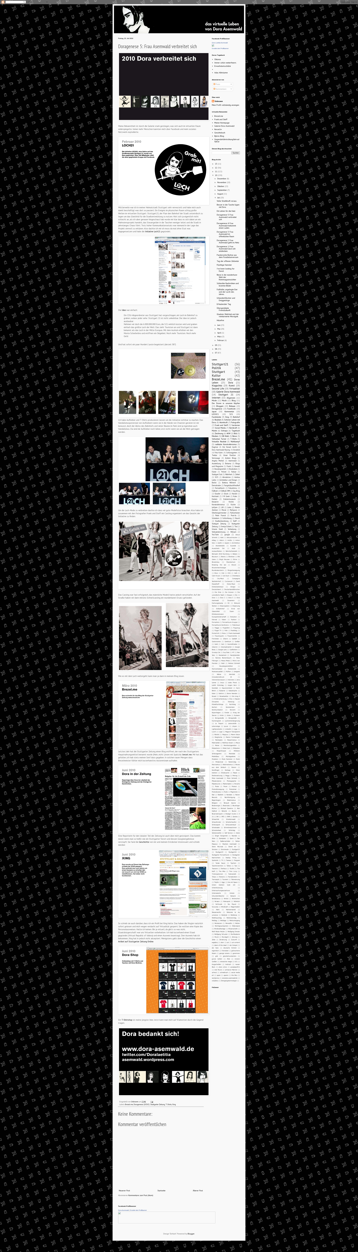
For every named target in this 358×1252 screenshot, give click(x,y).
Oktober (221, 186)
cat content (236, 942)
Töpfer (216, 882)
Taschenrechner (217, 866)
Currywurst (228, 581)
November (222, 182)
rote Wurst (218, 970)
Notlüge (227, 770)
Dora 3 (230, 598)
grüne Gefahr (217, 959)
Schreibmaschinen (230, 827)
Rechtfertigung (230, 797)
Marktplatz (219, 740)
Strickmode (225, 849)
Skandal (234, 836)
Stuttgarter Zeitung (157, 1104)
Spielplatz (222, 838)
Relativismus (231, 800)
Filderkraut (236, 625)
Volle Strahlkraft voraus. (227, 201)
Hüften (228, 671)
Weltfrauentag (217, 918)
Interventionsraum (218, 680)
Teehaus (224, 869)
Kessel (214, 696)
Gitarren (215, 647)
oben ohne (223, 967)
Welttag (214, 920)
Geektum (228, 641)
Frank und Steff (220, 119)
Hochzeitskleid (217, 669)
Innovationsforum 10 (222, 677)
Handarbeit (222, 655)
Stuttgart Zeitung (219, 524)
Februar (220, 340)
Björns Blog (219, 136)
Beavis (223, 557)
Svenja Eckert (226, 526)
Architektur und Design (228, 480)
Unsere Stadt (217, 529)
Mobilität (232, 754)
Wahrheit (228, 474)
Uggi (223, 882)
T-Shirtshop (126, 1019)
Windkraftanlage (219, 929)
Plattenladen (227, 784)
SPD (222, 817)
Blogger (191, 1233)
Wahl (217, 910)
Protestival (232, 789)
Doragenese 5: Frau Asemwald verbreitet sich (226, 217)
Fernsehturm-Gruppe (229, 622)
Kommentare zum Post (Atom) (140, 1195)
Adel (221, 537)
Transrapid (215, 879)
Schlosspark (216, 825)
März (219, 336)
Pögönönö (233, 792)
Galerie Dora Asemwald (224, 126)
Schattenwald (230, 819)
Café (235, 573)
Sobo (213, 838)
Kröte (229, 715)
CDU (229, 573)
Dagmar (215, 447)
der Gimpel (233, 945)
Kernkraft (233, 428)
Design (232, 587)
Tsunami (225, 879)
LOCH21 (147, 1104)
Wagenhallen (235, 907)
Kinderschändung (220, 699)
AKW (228, 433)
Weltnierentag (231, 918)
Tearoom (215, 869)
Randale (229, 795)
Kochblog (232, 704)
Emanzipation (224, 606)
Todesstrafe (232, 874)
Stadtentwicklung (222, 521)
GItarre (225, 639)
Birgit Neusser (224, 559)
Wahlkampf (235, 441)
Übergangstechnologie (229, 981)
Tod (235, 526)
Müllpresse (219, 762)
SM (217, 817)
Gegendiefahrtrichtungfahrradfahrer (226, 140)
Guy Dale (226, 652)
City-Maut (220, 579)
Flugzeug (236, 628)
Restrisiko (226, 806)
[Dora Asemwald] (166, 1222)
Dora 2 (222, 598)
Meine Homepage (221, 122)
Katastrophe (233, 691)
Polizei (223, 472)
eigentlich (215, 951)
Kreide (227, 713)
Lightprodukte (217, 729)
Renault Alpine (230, 803)
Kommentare (220, 89)
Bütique (232, 406)
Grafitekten (233, 650)
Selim (238, 833)
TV (222, 860)
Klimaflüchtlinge (217, 704)
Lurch (214, 732)
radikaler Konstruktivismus (226, 444)
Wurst (217, 937)
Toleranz (222, 877)
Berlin (214, 482)
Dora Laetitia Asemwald (220, 43)
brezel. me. (187, 754)
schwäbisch (224, 972)
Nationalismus (228, 764)
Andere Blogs (230, 458)
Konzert (232, 710)
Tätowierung (235, 879)
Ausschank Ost (218, 548)
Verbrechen (236, 899)
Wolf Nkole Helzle (218, 932)
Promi (225, 786)
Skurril (237, 518)
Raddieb (220, 795)
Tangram (237, 860)
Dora (230, 382)
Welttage (223, 920)
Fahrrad (214, 620)
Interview (231, 680)
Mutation (215, 759)
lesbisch (228, 964)
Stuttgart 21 (225, 394)
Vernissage (216, 458)
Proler (217, 786)
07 (216, 352)
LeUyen (214, 507)
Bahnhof (236, 417)
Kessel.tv (218, 129)
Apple (227, 543)
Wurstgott (225, 937)
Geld (216, 644)
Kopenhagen (216, 713)
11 (216, 171)
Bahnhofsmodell (231, 551)
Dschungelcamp (217, 603)
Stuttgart (218, 372)
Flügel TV (218, 630)
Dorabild (236, 450)
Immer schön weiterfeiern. (225, 62)
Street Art (232, 847)
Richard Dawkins (227, 808)
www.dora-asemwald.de (229, 978)
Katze (214, 472)
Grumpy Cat (216, 652)
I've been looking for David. (226, 269)
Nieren (233, 767)
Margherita (218, 737)
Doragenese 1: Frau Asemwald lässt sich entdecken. (226, 248)
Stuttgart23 (219, 852)
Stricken (215, 849)
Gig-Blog (236, 491)
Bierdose (232, 557)
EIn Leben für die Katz (226, 211)
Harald (234, 494)
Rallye (233, 472)
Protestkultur (216, 792)
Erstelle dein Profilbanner (220, 48)
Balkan (235, 554)
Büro (216, 573)
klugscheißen (216, 964)
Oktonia (217, 59)
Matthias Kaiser (227, 743)
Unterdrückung (217, 888)
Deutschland (216, 589)
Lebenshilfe (232, 723)
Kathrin (221, 693)
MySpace (233, 510)
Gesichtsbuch (219, 132)
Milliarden (236, 748)
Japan (214, 411)
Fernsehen (215, 622)
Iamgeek (237, 671)
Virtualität (234, 388)
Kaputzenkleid (227, 688)
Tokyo (214, 877)
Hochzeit (215, 496)
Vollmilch (237, 901)
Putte (226, 792)
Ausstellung (216, 463)
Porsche (237, 784)
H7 (233, 652)
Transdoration (232, 877)
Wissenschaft (232, 929)
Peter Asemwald (217, 778)
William (233, 532)
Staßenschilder (225, 841)
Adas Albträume (221, 72)
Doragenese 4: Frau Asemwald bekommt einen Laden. (226, 225)
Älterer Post (198, 1190)
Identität (232, 674)
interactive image (226, 962)
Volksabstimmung (218, 532)
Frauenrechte (232, 636)
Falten (224, 620)
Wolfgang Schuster (221, 934)
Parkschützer (235, 513)
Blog (234, 400)
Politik (216, 368)
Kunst (232, 385)
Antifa (230, 540)
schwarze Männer (231, 970)
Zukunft (234, 940)
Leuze (226, 726)
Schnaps (224, 430)
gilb (216, 956)
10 (216, 175)
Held (222, 663)
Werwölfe (228, 923)
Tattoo (229, 866)
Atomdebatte (220, 546)
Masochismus (231, 740)
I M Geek (225, 496)
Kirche (231, 502)
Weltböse (234, 915)
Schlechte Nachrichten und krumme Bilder (228, 284)
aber (222, 942)
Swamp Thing (231, 858)
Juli (218, 197)
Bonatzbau (215, 562)
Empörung (236, 606)
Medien (215, 436)
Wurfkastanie (235, 934)
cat (228, 942)
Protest (234, 786)
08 (216, 349)
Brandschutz (231, 562)
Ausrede (233, 546)
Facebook (231, 408)
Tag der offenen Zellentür (228, 261)
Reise (234, 436)
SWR (228, 817)
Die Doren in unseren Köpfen (226, 403)
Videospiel (226, 901)
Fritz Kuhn (219, 452)
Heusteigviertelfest (226, 666)
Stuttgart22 (236, 849)
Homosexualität (217, 671)
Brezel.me (129, 1104)
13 (216, 164)
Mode (214, 400)
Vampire (233, 896)
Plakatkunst (216, 784)
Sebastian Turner (219, 439)
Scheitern (215, 518)
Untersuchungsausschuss (221, 890)
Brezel (234, 565)
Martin (214, 430)
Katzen (214, 499)
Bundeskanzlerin (218, 570)
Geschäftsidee (232, 644)
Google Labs (222, 650)
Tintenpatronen (217, 874)
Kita (230, 699)
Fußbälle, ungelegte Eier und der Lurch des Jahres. (227, 291)
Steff (235, 521)
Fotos (224, 633)
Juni (219, 325)
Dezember (222, 178)
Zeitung (234, 937)
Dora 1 (214, 598)
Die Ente (218, 592)
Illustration (233, 469)
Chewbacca (236, 576)
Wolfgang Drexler (234, 932)
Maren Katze (235, 734)
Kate (235, 496)
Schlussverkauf (231, 825)
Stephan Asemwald (229, 844)
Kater (213, 693)
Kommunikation (217, 710)
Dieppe (229, 595)
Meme (217, 745)
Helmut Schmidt (234, 663)
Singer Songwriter (221, 836)
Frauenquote (219, 636)
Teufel (232, 869)
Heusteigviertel (220, 469)
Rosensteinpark (217, 814)
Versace (217, 901)
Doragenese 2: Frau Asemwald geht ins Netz (228, 241)
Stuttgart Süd (217, 474)
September (222, 190)
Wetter (237, 923)
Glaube (217, 494)
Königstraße (233, 718)
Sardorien (236, 425)
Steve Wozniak (217, 847)
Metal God (226, 748)
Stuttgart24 (232, 852)
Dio (236, 595)
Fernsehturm (220, 488)
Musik (224, 400)
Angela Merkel (218, 461)
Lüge (220, 732)
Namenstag (232, 762)
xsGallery (215, 981)
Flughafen (226, 628)
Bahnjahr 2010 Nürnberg (220, 554)
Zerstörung (223, 940)
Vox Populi (232, 904)
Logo (235, 729)
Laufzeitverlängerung (232, 721)
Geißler (237, 641)
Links (229, 507)
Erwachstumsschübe (222, 66)
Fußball (215, 491)
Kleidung (231, 702)
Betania (228, 463)
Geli (222, 644)
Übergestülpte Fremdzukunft (223, 309)
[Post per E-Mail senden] (152, 1101)
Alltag (214, 540)
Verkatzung (232, 529)
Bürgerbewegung (234, 570)
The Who (222, 871)
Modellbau (215, 756)
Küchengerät (216, 721)
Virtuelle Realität (219, 441)
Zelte (213, 940)
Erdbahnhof (220, 609)
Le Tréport (219, 723)
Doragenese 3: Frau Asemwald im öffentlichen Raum (225, 234)
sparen (226, 975)
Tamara (228, 860)
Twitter (214, 455)
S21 (231, 414)
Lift (222, 507)
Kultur (216, 375)
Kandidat (215, 688)
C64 (222, 573)
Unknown (219, 101)
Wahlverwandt (231, 910)
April (219, 333)
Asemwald (232, 461)
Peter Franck (220, 515)
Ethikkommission (218, 614)
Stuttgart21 (220, 364)
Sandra (235, 817)
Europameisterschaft (219, 617)
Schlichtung (227, 518)
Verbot (226, 899)
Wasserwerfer (216, 912)
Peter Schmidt (232, 778)
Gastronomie (216, 641)
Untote (232, 893)
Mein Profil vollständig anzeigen (225, 105)
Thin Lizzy (233, 871)
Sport (232, 838)
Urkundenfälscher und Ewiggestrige (226, 299)
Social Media (220, 428)
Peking (235, 776)
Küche (233, 504)
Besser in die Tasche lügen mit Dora (228, 205)
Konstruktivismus (218, 504)
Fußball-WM (225, 491)
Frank (229, 466)
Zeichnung (219, 433)
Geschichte (144, 841)
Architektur (236, 543)
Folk (226, 630)
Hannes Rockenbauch (223, 658)
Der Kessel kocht (229, 447)
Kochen (214, 707)
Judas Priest (232, 683)
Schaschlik (215, 819)
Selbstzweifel (216, 833)
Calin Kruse (216, 576)
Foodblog (234, 630)
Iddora (219, 674)
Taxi (235, 866)
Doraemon (231, 600)
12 (216, 167)
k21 (236, 962)
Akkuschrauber (232, 537)
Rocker (234, 811)
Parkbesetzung (217, 776)
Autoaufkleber (217, 551)
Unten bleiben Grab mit (223, 885)
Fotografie (235, 422)
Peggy (227, 776)
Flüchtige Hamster (224, 265)
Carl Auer (226, 576)
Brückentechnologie (219, 568)
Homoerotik (232, 669)
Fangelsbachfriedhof (232, 485)
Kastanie (222, 691)
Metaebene (216, 748)
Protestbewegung (218, 789)
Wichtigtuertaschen (221, 926)
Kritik (222, 715)
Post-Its (233, 515)
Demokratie (216, 485)
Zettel (237, 474)
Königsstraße (219, 718)
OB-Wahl (225, 436)
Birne (235, 559)
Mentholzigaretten (230, 745)
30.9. (217, 477)
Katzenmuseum (229, 499)
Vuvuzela (215, 907)
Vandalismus (216, 899)
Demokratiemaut (217, 587)
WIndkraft (224, 907)
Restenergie (216, 806)
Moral (224, 510)
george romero (224, 953)
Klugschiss (217, 385)
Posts (217, 84)
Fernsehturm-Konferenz (220, 625)
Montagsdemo (230, 756)
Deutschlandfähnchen (232, 589)
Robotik (224, 811)
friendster (225, 951)
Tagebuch (236, 430)
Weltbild (224, 915)
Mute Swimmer (227, 759)
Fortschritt (215, 633)
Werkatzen (218, 923)
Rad (213, 795)
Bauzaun (215, 557)
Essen (232, 611)
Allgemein (231, 398)
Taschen (233, 863)
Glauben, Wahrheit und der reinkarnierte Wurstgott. (228, 315)
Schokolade (216, 827)
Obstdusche (225, 773)
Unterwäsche (216, 893)
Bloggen (219, 406)
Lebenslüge (216, 726)
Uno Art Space (232, 882)
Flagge (217, 628)
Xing (174, 1104)
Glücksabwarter (226, 647)
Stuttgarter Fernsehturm (220, 855)
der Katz (215, 948)
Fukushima (233, 488)
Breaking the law (219, 565)
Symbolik (215, 860)
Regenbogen (216, 800)
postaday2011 (235, 967)
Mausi (238, 743)
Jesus (222, 683)
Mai (219, 329)
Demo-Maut (231, 584)
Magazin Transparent (232, 732)
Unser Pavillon (229, 455)
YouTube (215, 534)
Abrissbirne (226, 477)
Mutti (238, 759)
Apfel (220, 543)
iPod (228, 959)
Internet (216, 397)
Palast (235, 773)
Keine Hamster (232, 693)
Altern (222, 540)
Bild (235, 433)
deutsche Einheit (229, 948)
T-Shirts (169, 1104)
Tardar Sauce (220, 863)
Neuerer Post (124, 1190)
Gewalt (237, 466)
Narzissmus (216, 764)
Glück (226, 494)
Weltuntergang (234, 920)
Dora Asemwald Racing (221, 450)
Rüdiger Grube (231, 814)
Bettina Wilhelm (229, 482)
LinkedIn (228, 729)
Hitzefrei (220, 320)
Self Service (229, 833)
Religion (214, 803)
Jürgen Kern (232, 685)
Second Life (218, 388)
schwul (214, 972)
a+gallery (215, 942)
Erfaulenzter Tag (224, 304)
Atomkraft (223, 422)
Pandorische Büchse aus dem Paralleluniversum (227, 256)
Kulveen (237, 715)
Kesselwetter (224, 696)
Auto (233, 548)
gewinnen (236, 953)
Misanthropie (221, 751)
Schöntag (232, 830)
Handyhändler (235, 655)
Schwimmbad (216, 830)
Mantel (216, 734)
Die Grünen (229, 592)
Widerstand (236, 926)
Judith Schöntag (218, 685)
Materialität (216, 743)
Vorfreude (218, 904)
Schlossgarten (231, 452)
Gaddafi (234, 639)
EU (228, 603)
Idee (124, 310)
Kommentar (229, 411)
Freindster (215, 639)
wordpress (215, 978)
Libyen (234, 726)
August (220, 194)
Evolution (233, 617)
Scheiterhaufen (231, 822)
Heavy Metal (225, 661)
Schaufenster (216, 822)
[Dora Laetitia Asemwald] (213, 45)
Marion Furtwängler (233, 737)
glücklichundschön (229, 956)
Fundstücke (216, 417)
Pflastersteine (216, 781)
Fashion (233, 620)
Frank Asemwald (234, 633)
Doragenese (138, 1104)
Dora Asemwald (123, 1210)
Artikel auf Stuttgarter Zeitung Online (135, 941)
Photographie (231, 781)
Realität (218, 419)
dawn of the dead (220, 945)
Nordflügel (215, 770)
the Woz (234, 975)
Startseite (161, 1190)
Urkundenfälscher (218, 896)
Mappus (225, 734)
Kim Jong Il (236, 696)
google (227, 534)
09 (216, 345)
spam (218, 975)
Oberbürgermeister (219, 513)
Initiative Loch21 (152, 231)
